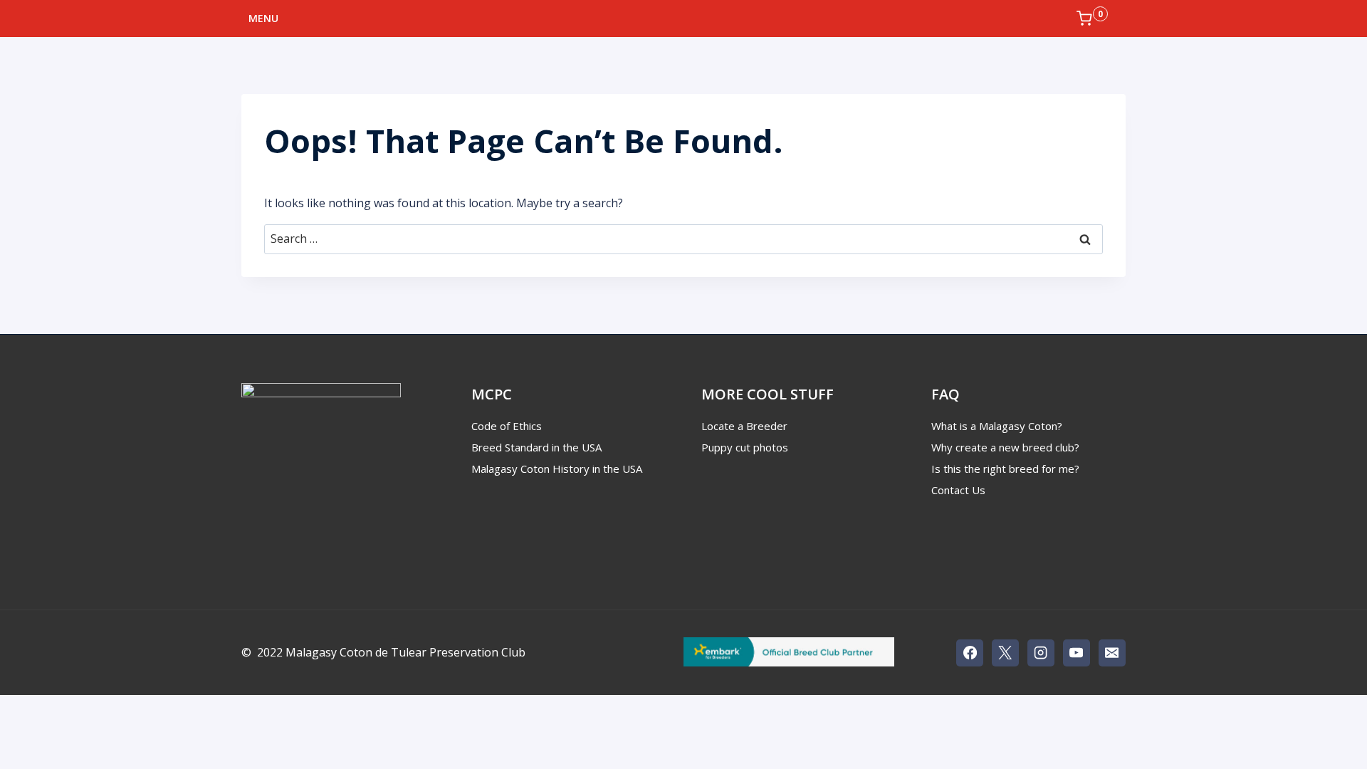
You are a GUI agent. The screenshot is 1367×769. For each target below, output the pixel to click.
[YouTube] (1076, 652)
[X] (1005, 652)
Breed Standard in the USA (536, 447)
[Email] (1112, 652)
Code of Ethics (506, 426)
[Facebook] (969, 652)
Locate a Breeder (744, 426)
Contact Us (958, 490)
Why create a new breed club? (1005, 447)
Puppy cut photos (744, 447)
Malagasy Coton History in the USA (556, 468)
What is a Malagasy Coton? (996, 426)
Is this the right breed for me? (1005, 468)
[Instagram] (1040, 652)
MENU (263, 18)
